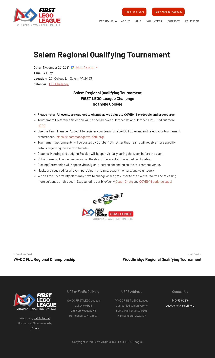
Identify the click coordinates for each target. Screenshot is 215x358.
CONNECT (173, 21)
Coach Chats (124, 181)
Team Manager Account (168, 11)
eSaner (35, 328)
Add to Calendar (85, 67)
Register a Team (134, 11)
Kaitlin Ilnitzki (42, 318)
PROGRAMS (106, 21)
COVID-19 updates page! (155, 181)
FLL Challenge (59, 84)
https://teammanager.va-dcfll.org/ (80, 137)
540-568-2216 (180, 300)
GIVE (138, 21)
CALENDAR (192, 21)
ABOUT (125, 21)
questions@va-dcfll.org (180, 305)
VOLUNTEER (154, 21)
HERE (42, 126)
